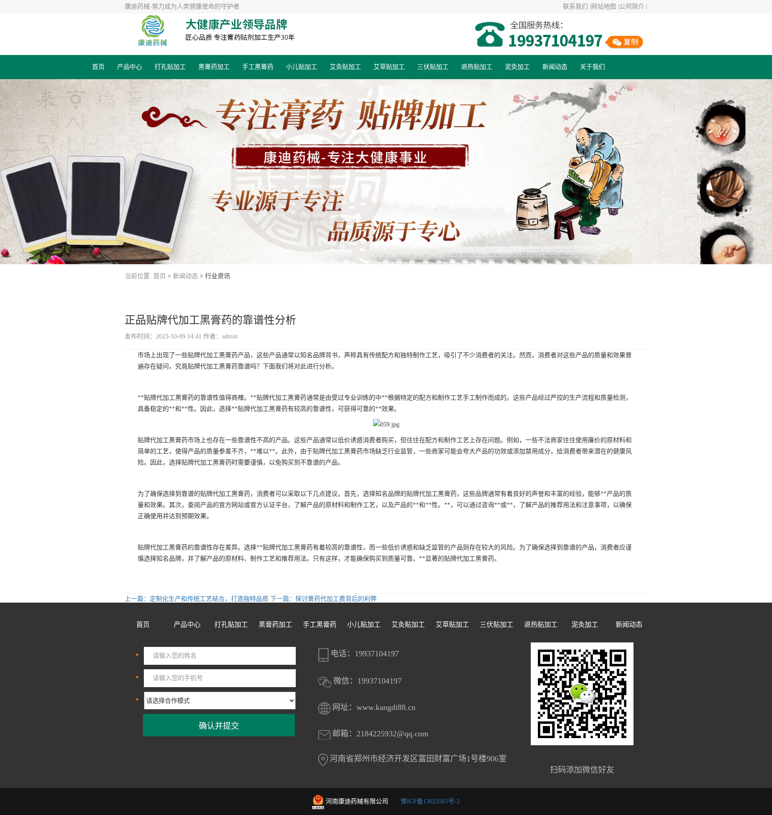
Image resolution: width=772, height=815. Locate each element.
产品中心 (129, 66)
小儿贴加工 (301, 66)
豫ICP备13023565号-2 (430, 801)
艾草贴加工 (389, 66)
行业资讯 (217, 276)
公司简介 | (633, 6)
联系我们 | (577, 6)
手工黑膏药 (257, 66)
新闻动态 (554, 66)
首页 (98, 66)
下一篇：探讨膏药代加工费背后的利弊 (323, 598)
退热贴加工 (476, 66)
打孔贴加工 (170, 66)
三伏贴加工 (433, 66)
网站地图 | (605, 6)
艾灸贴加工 (345, 66)
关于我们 (592, 66)
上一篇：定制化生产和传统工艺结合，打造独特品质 (197, 598)
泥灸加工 (517, 66)
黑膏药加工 (214, 66)
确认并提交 (219, 726)
